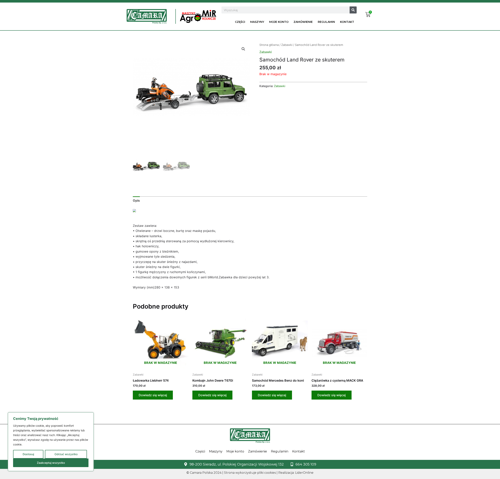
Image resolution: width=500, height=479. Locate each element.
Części (240, 22)
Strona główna (269, 45)
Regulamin (326, 22)
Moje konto (278, 22)
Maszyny (257, 22)
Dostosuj (28, 454)
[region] (51, 441)
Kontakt (347, 22)
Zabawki (286, 45)
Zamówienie (303, 22)
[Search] (353, 9)
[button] (243, 49)
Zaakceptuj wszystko (51, 462)
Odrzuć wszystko (66, 454)
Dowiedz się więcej (153, 395)
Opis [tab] (136, 200)
